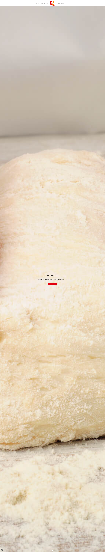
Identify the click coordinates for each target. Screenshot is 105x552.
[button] (2, 550)
